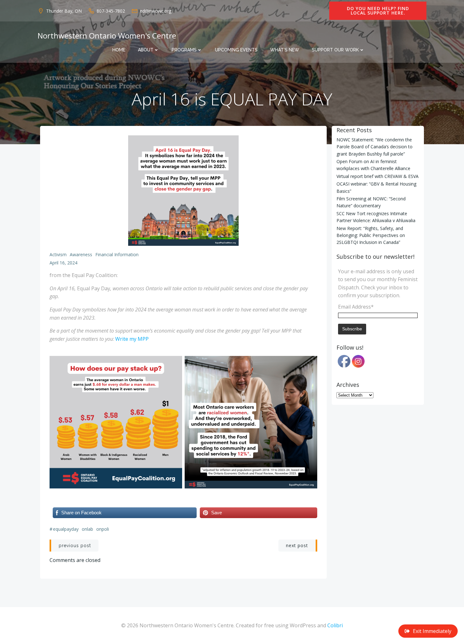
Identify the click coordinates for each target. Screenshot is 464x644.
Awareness (81, 254)
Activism (58, 254)
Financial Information (117, 254)
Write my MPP (132, 338)
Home (118, 49)
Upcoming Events (236, 49)
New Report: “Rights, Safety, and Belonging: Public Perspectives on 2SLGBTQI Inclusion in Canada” (370, 235)
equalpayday (66, 529)
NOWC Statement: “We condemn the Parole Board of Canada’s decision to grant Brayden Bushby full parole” (374, 147)
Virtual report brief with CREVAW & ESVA (377, 176)
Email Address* (356, 306)
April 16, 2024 (63, 263)
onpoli (102, 529)
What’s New (284, 49)
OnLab (87, 529)
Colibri (335, 625)
